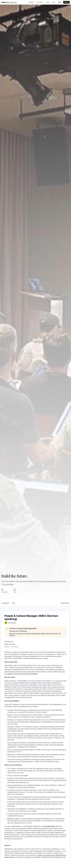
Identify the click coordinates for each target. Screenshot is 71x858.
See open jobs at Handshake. (18, 631)
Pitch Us (66, 2)
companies (5, 603)
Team (47, 2)
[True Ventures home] (9, 2)
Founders (40, 2)
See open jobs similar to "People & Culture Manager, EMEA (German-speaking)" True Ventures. (35, 634)
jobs (13, 603)
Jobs (59, 2)
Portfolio (31, 2)
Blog (53, 2)
